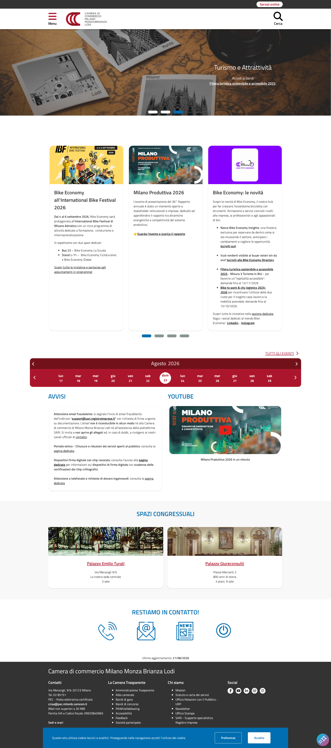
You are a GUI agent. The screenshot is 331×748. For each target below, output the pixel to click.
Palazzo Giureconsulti (224, 563)
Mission (180, 690)
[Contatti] (146, 631)
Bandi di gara (124, 699)
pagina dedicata (64, 450)
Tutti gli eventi (279, 353)
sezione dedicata (183, 313)
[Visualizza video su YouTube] (225, 430)
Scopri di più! (221, 214)
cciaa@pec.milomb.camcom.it (67, 704)
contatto (81, 437)
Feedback (122, 718)
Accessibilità (124, 713)
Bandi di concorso (127, 704)
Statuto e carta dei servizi (192, 695)
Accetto (262, 737)
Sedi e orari (55, 722)
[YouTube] (238, 691)
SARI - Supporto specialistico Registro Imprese (194, 720)
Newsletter (182, 708)
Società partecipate (128, 722)
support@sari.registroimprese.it (93, 418)
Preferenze (231, 737)
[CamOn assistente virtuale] (223, 631)
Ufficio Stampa (184, 713)
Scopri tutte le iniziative (213, 81)
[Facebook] (230, 691)
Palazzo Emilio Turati (106, 563)
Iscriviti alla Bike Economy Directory (170, 260)
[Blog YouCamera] (254, 691)
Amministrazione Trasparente (135, 690)
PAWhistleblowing (127, 708)
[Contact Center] (107, 631)
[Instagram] (262, 691)
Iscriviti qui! (148, 246)
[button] (52, 19)
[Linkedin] (246, 691)
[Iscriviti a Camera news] (185, 631)
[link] (86, 19)
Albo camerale (125, 695)
